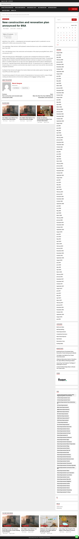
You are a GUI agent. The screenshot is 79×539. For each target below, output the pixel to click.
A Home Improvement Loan (63, 397)
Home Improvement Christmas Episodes (66, 465)
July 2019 (59, 234)
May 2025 (59, 81)
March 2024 (59, 107)
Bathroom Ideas (52, 7)
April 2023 (59, 132)
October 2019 (60, 227)
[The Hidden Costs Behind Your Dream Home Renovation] (10, 110)
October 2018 (60, 255)
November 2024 (60, 92)
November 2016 (60, 309)
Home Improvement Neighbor (64, 481)
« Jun (58, 44)
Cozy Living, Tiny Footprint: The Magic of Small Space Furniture (67, 529)
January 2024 (60, 111)
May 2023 (59, 130)
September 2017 (60, 286)
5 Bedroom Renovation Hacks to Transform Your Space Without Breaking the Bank (48, 530)
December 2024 (60, 90)
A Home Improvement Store (63, 400)
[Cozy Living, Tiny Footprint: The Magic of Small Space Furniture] (68, 521)
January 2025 (60, 88)
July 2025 (59, 76)
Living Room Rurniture (7, 7)
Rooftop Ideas (5, 10)
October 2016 (60, 312)
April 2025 (59, 83)
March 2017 (59, 300)
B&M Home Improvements (63, 409)
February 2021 (60, 191)
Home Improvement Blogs (63, 446)
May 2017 (59, 295)
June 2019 (59, 236)
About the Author (8, 36)
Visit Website (16, 88)
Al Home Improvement (62, 405)
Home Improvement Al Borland (64, 437)
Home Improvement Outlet (63, 483)
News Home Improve (20, 7)
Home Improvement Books (63, 448)
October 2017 (60, 283)
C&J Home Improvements (63, 416)
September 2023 (60, 121)
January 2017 (60, 305)
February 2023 (60, 137)
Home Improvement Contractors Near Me (66, 468)
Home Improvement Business (64, 456)
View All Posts (25, 88)
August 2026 (59, 52)
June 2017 (59, 293)
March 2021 (59, 189)
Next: (43, 95)
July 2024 (59, 99)
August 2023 (59, 123)
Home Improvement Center (63, 461)
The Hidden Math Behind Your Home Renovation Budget (27, 118)
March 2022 (59, 161)
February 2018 (60, 274)
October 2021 (60, 173)
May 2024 (59, 102)
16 (75, 35)
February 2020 (60, 217)
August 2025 (59, 73)
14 (69, 35)
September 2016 (60, 314)
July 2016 (59, 319)
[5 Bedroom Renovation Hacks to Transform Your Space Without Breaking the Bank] (49, 521)
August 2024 (59, 97)
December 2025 (60, 64)
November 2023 (60, 116)
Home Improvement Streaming (64, 490)
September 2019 (60, 229)
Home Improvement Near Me (64, 479)
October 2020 (60, 201)
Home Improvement (61, 331)
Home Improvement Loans (63, 477)
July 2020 (59, 206)
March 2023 (59, 135)
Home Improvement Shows (63, 485)
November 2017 (60, 281)
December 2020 (60, 196)
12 (63, 35)
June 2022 (59, 154)
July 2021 (59, 180)
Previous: (12, 95)
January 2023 (60, 140)
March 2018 (59, 272)
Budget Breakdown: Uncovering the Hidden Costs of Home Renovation (44, 119)
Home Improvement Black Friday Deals (66, 444)
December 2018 (60, 250)
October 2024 (60, 95)
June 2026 (59, 55)
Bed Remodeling (42, 7)
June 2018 (59, 265)
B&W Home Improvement (63, 411)
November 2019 (60, 224)
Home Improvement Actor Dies (64, 426)
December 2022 (60, 142)
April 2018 (59, 269)
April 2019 (59, 241)
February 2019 (60, 246)
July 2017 (59, 290)
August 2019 (59, 232)
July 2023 (59, 125)
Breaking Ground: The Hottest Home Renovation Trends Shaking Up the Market (11, 530)
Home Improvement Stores (63, 487)
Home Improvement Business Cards (65, 459)
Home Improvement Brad (63, 452)
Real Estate (59, 338)
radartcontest (60, 506)
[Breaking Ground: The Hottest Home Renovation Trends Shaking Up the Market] (11, 521)
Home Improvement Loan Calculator (65, 472)
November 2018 (60, 253)
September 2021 (60, 175)
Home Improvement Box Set (63, 450)
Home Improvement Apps (63, 439)
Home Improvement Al (62, 435)
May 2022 (59, 156)
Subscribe (74, 9)
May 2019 (59, 239)
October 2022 (60, 147)
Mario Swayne (6, 28)
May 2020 (59, 210)
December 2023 (60, 114)
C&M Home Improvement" (63, 418)
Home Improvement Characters (64, 463)
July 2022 (59, 151)
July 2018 (59, 262)
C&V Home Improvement (63, 420)
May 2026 (59, 57)
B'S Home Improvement (62, 413)
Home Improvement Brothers (64, 454)
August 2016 (59, 316)
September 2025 (60, 71)
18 (60, 37)
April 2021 (59, 187)
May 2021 (59, 184)
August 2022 (59, 149)
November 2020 (60, 199)
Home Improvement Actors (63, 428)
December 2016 (60, 307)
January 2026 (60, 62)
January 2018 (60, 276)
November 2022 (60, 144)
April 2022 (59, 158)
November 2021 (60, 170)
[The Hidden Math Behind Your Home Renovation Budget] (28, 110)
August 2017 (59, 288)
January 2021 (60, 194)
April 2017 (59, 298)
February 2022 (60, 163)
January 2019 (60, 248)
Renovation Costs (31, 7)
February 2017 (60, 302)
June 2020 (59, 208)
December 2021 (60, 168)
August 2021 (59, 177)
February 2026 (60, 59)
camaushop (59, 508)
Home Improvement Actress (63, 431)
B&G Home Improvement (63, 407)
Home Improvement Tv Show (63, 492)
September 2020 (60, 203)
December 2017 (60, 279)
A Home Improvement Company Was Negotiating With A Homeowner (65, 395)
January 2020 (60, 220)
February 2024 (60, 109)
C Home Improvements (62, 422)
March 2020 (59, 215)
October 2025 (60, 69)
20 (66, 37)
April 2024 (59, 104)
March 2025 (59, 85)
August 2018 (59, 260)
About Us (13, 10)
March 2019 (59, 243)
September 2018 (60, 257)
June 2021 (59, 182)
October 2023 (60, 118)
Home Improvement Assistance (64, 441)
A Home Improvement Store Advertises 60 (66, 402)
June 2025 (59, 78)
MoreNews (41, 537)
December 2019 (60, 222)
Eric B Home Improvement (63, 424)
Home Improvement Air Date (63, 433)
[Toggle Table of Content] (15, 34)
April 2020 (59, 213)
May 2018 (59, 267)
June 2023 (59, 128)
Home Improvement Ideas (63, 470)
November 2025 (60, 66)
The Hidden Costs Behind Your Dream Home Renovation (10, 118)
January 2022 (60, 166)
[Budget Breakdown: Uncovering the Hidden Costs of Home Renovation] (45, 110)
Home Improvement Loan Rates (64, 475)
